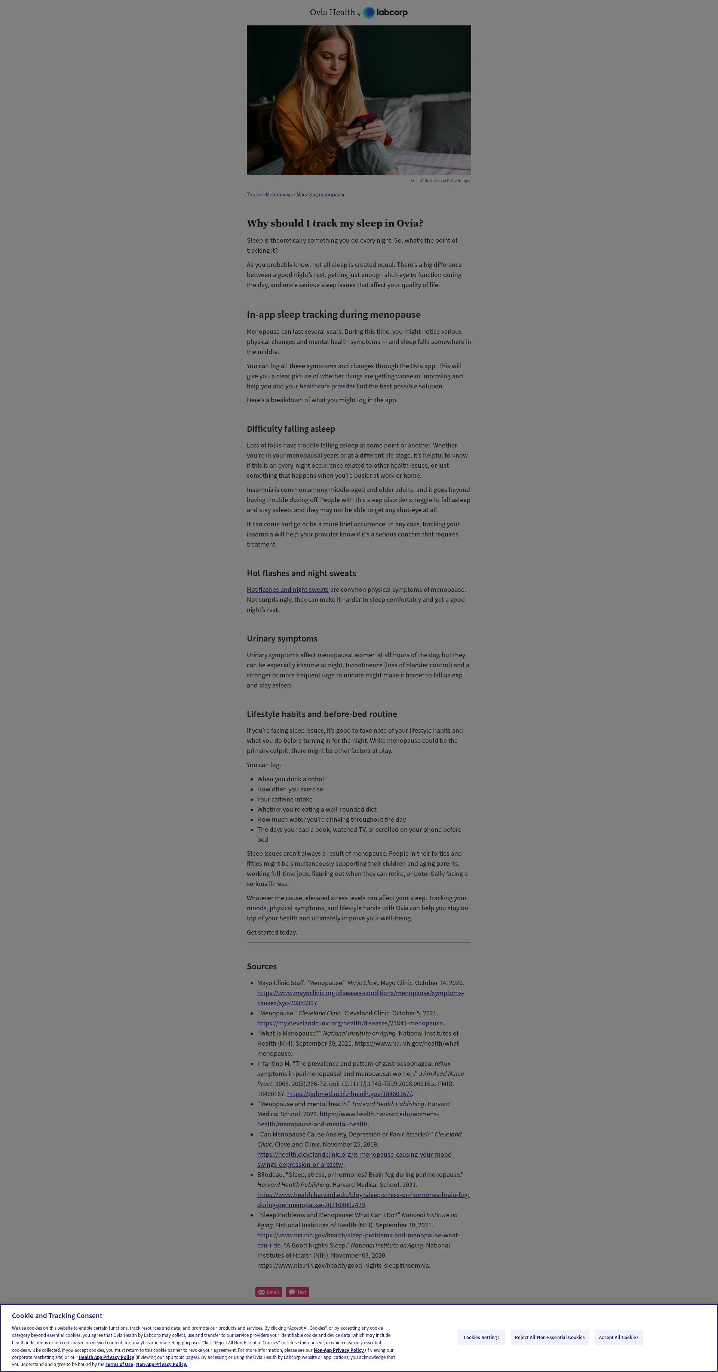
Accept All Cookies (618, 1337)
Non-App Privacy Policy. (161, 1364)
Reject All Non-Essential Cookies (550, 1337)
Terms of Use (119, 1364)
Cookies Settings (482, 1337)
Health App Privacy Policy (106, 1357)
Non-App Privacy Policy (339, 1350)
